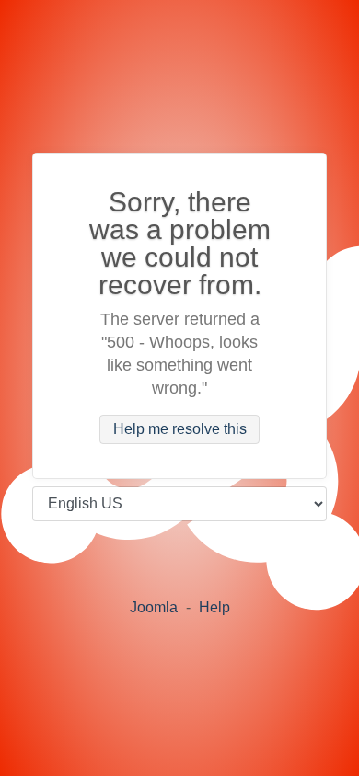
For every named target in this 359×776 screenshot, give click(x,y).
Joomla (154, 607)
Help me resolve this (180, 430)
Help (214, 607)
